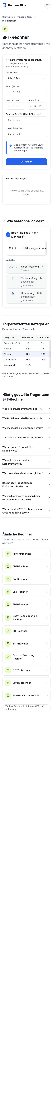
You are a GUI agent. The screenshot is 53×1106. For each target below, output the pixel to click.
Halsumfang (14, 128)
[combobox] (26, 78)
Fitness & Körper (25, 16)
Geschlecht (12, 73)
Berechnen (26, 161)
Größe (34, 100)
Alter (12, 86)
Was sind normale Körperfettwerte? (22, 437)
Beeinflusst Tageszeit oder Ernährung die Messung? (17, 484)
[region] (26, 351)
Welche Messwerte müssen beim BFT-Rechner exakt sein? (21, 497)
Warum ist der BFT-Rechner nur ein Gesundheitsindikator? (22, 510)
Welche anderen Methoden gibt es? (22, 473)
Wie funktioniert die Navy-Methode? (23, 418)
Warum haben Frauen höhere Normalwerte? (18, 448)
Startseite (7, 16)
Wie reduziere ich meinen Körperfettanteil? (16, 462)
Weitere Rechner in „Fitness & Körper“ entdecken (24, 707)
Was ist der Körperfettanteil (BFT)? (22, 408)
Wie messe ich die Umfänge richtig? (22, 428)
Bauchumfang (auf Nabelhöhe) (23, 114)
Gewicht (13, 100)
